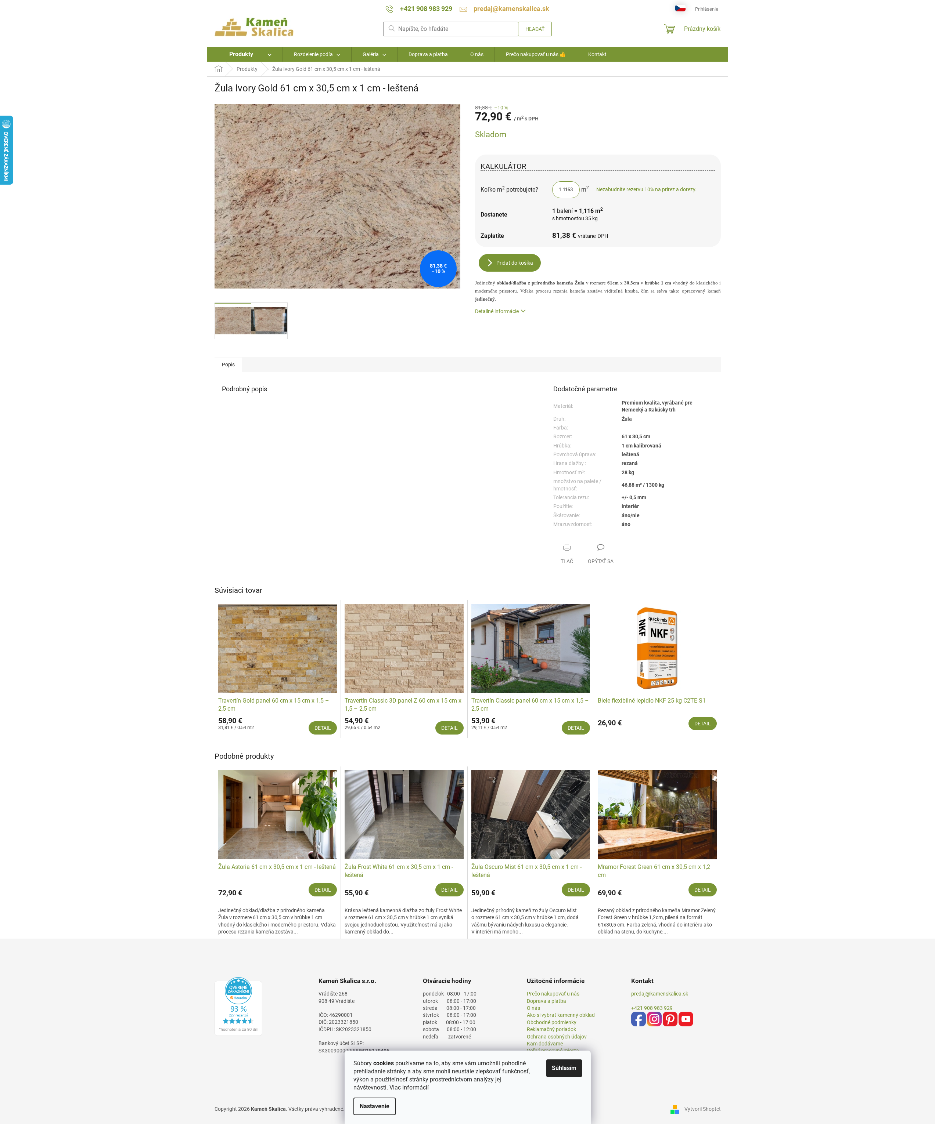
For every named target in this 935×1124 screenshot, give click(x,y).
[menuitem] (245, 54)
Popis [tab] (228, 364)
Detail (322, 728)
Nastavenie (374, 1106)
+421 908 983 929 (652, 1008)
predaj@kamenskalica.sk (659, 994)
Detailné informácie (497, 311)
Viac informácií (409, 1087)
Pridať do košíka (514, 263)
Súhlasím (564, 1068)
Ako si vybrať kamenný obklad (561, 1015)
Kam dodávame (545, 1044)
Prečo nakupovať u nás (553, 994)
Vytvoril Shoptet (702, 1109)
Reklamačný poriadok (551, 1029)
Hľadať (534, 29)
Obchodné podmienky (551, 1022)
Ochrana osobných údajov (557, 1037)
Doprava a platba (546, 1001)
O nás (533, 1008)
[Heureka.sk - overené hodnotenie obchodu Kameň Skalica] (238, 1006)
